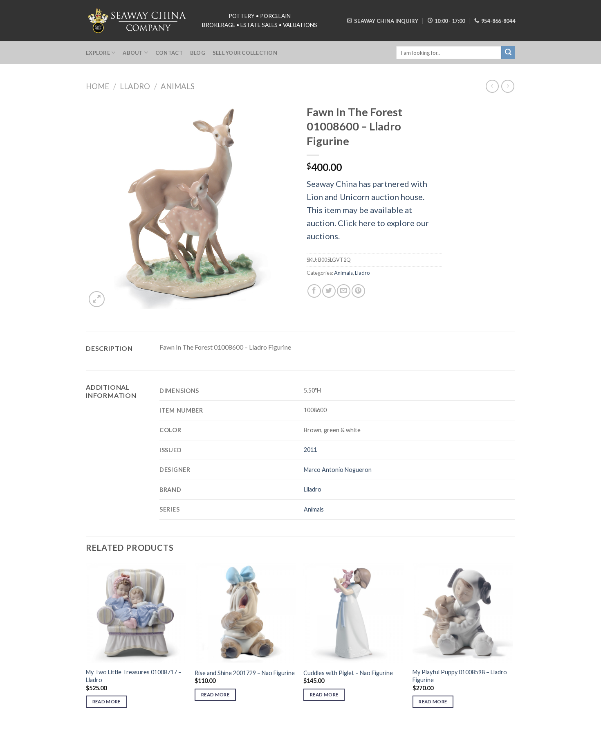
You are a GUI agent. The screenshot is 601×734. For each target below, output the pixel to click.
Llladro (312, 489)
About (132, 52)
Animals (178, 86)
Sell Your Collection (245, 52)
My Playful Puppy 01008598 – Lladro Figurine (460, 676)
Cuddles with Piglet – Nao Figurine (348, 672)
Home (97, 86)
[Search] (508, 53)
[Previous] (86, 642)
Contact (169, 52)
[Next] (513, 642)
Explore (98, 52)
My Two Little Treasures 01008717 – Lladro (134, 676)
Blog (197, 52)
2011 (310, 449)
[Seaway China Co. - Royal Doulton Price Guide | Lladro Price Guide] (138, 20)
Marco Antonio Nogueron (338, 469)
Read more (106, 701)
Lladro (135, 86)
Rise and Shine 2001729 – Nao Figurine (245, 672)
